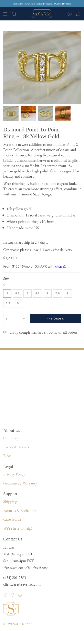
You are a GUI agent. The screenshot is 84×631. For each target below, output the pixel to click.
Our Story (11, 437)
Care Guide (12, 519)
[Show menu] (5, 14)
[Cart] (78, 14)
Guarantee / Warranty (20, 483)
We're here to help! (17, 528)
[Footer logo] (11, 609)
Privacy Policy (14, 474)
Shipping (10, 501)
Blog (7, 455)
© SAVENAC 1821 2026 (17, 624)
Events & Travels (16, 446)
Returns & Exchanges (19, 510)
